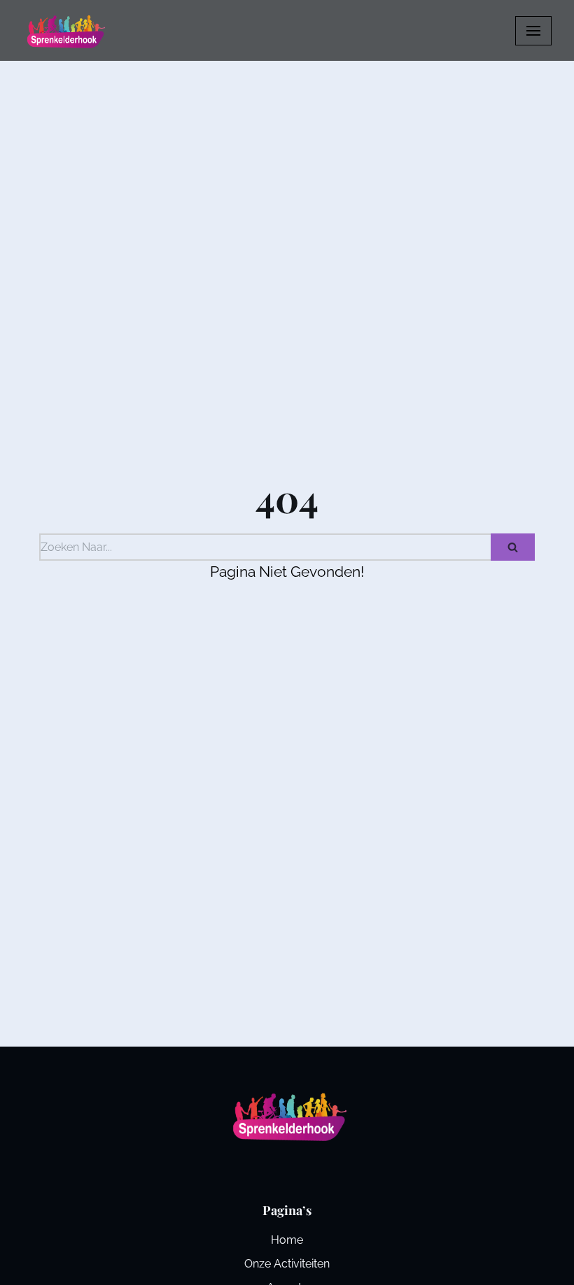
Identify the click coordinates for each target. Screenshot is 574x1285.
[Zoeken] (513, 547)
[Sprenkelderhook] (64, 30)
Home (287, 1240)
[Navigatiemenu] (533, 30)
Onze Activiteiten (287, 1263)
